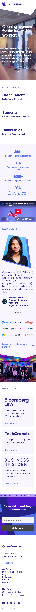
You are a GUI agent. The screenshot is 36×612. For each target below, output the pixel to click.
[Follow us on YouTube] (3, 603)
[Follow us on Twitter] (11, 603)
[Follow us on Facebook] (7, 603)
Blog (4, 574)
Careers (5, 580)
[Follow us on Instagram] (19, 603)
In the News (7, 577)
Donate (9, 563)
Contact (6, 582)
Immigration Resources (12, 572)
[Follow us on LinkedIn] (15, 603)
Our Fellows (7, 569)
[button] (15, 312)
